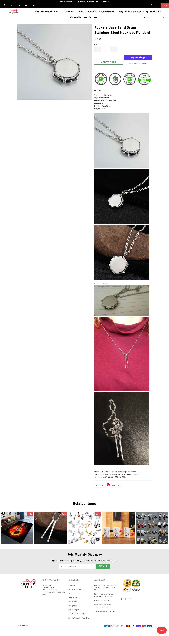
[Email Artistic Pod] (12, 6)
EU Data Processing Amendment (79, 618)
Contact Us (75, 17)
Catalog (80, 11)
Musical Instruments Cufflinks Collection (152, 528)
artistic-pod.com (103, 611)
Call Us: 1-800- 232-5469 (25, 6)
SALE (37, 11)
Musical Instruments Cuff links (84, 528)
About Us (92, 11)
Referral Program (74, 610)
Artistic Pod (26, 626)
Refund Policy (72, 601)
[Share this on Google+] (113, 485)
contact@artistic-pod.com (103, 596)
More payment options (138, 63)
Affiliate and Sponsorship (136, 11)
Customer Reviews (74, 589)
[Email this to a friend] (119, 485)
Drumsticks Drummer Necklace (50, 528)
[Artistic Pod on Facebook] (4, 6)
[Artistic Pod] (13, 11)
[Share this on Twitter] (96, 485)
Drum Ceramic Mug (118, 528)
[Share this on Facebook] (102, 485)
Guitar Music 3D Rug (17, 528)
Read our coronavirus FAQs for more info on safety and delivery (84, 2)
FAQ (121, 11)
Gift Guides (67, 11)
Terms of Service (73, 597)
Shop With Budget (50, 11)
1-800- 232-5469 (104, 600)
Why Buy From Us (107, 11)
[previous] (21, 74)
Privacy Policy (72, 606)
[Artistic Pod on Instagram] (8, 6)
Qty (95, 44)
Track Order (155, 11)
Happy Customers (91, 17)
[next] (88, 74)
